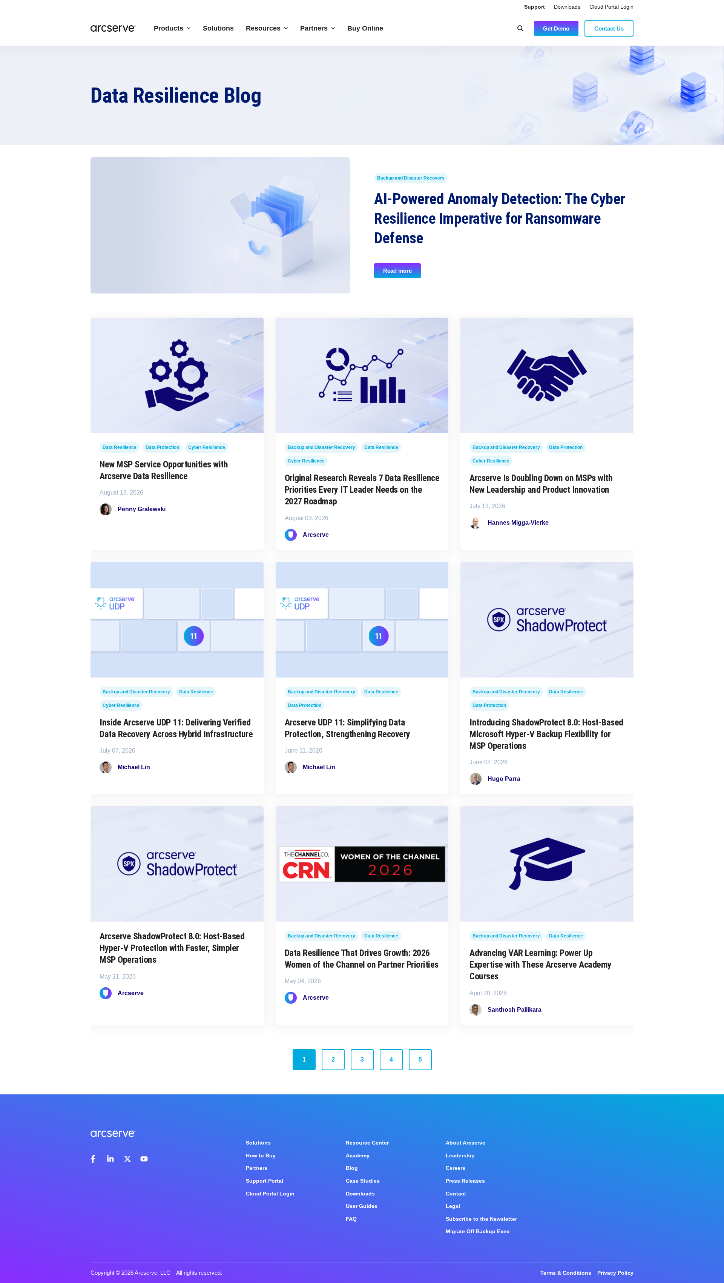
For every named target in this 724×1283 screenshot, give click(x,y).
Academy (358, 1155)
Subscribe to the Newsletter (481, 1219)
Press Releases (465, 1181)
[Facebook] (94, 1159)
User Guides (361, 1206)
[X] (127, 1159)
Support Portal (264, 1181)
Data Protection (162, 447)
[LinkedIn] (111, 1159)
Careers (455, 1168)
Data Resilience (120, 447)
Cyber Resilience (206, 447)
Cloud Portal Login (611, 7)
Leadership (460, 1155)
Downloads (567, 7)
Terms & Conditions (565, 1273)
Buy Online (365, 28)
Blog (352, 1168)
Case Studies (363, 1181)
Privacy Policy (615, 1273)
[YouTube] (144, 1159)
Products (168, 28)
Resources (263, 28)
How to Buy (261, 1155)
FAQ (351, 1219)
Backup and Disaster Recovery (411, 178)
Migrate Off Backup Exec (477, 1231)
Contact (456, 1194)
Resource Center (367, 1143)
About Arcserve (465, 1143)
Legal (453, 1206)
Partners (314, 28)
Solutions (218, 28)
